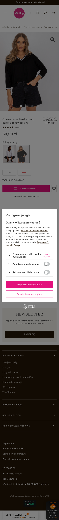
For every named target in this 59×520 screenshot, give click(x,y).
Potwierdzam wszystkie (29, 284)
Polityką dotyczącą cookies (34, 230)
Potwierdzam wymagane (29, 294)
